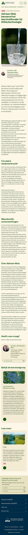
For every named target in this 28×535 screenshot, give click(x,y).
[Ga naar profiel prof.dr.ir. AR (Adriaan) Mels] (3, 74)
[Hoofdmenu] (25, 3)
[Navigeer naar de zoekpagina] (21, 3)
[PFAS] (4, 467)
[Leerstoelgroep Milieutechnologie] (4, 419)
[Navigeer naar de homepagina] (7, 3)
